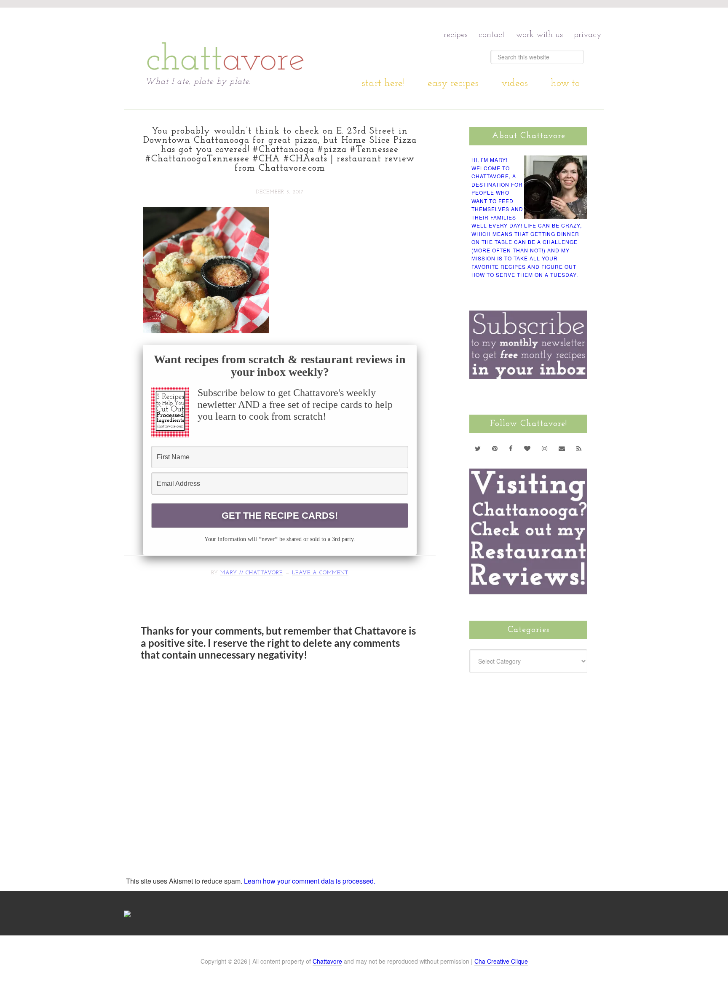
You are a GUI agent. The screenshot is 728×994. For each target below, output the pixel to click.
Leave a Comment (320, 573)
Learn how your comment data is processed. (309, 881)
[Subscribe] (579, 448)
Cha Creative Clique (501, 961)
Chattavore (225, 41)
